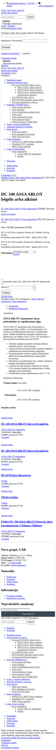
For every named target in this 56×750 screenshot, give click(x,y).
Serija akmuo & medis (21, 107)
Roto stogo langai (19, 132)
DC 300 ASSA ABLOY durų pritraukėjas (19, 209)
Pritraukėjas (7, 253)
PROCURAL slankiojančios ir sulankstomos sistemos (30, 93)
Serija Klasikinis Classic (22, 117)
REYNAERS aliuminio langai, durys (28, 100)
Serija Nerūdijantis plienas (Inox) (26, 112)
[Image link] (10, 544)
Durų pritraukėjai (19, 151)
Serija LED (17, 114)
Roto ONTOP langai (21, 137)
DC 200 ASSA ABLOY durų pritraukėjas (25, 450)
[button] (5, 437)
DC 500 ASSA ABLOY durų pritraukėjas (19, 219)
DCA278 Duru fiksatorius (16, 475)
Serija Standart (18, 109)
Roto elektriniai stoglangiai (23, 134)
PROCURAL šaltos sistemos (29, 90)
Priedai (20, 156)
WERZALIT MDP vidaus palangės (27, 141)
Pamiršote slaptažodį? (10, 53)
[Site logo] (15, 13)
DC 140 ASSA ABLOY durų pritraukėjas (25, 423)
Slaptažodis (11, 40)
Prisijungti (6, 47)
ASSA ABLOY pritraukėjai (29, 154)
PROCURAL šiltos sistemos (29, 87)
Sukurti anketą (16, 28)
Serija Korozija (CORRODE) (25, 122)
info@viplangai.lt (18, 565)
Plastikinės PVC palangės (23, 144)
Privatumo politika (17, 738)
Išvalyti (16, 254)
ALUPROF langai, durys (23, 97)
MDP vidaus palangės (21, 146)
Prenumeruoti (28, 614)
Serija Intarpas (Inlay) (21, 119)
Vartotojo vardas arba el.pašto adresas (22, 33)
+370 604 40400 (14, 563)
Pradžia (4, 178)
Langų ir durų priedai (17, 178)
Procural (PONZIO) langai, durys (26, 85)
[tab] (31, 306)
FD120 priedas (9, 497)
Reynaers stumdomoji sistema (24, 102)
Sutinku (37, 738)
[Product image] (20, 415)
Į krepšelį (5, 293)
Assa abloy (16, 432)
